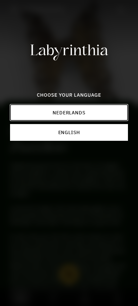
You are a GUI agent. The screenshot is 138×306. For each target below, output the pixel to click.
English (69, 132)
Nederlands (69, 112)
